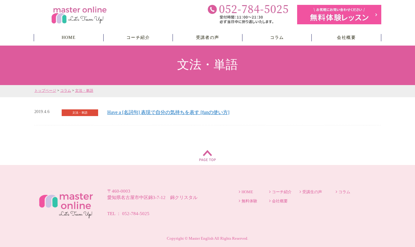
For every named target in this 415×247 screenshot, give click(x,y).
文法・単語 (84, 90)
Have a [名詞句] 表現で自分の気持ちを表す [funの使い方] (168, 112)
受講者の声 (207, 37)
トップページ (45, 90)
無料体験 (249, 201)
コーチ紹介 (138, 37)
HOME (69, 37)
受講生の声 (312, 192)
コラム (277, 37)
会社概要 (346, 37)
